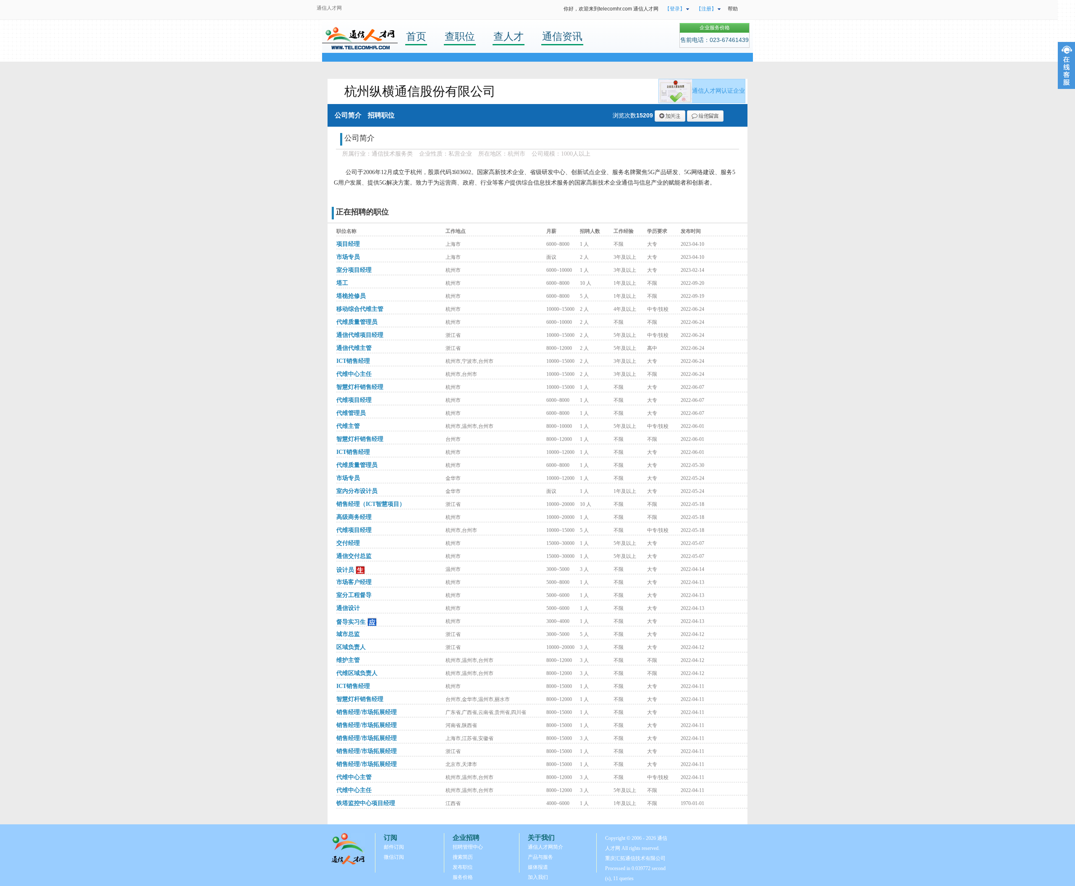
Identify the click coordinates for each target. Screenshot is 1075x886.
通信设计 (348, 608)
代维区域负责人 (357, 673)
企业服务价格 (715, 28)
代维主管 (348, 426)
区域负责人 (351, 647)
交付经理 (348, 543)
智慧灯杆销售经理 (359, 387)
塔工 (342, 283)
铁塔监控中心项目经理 (365, 803)
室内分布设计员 (357, 491)
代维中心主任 (354, 374)
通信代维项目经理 (359, 335)
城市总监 (348, 634)
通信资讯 (562, 36)
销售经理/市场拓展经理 (366, 712)
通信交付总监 (354, 556)
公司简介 (348, 115)
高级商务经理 (354, 517)
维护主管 (348, 660)
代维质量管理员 (357, 322)
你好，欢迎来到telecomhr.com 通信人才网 (611, 9)
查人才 (508, 36)
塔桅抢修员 (351, 296)
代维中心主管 (354, 777)
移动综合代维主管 (359, 309)
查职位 (460, 36)
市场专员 (348, 257)
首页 (416, 36)
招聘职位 (381, 115)
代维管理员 (351, 413)
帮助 (733, 9)
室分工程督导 (354, 595)
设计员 (345, 570)
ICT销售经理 (353, 361)
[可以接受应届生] (360, 570)
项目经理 (348, 244)
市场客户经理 (354, 582)
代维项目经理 (354, 400)
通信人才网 (329, 8)
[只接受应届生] (372, 622)
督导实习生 (351, 622)
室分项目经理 (354, 270)
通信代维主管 (354, 348)
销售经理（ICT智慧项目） (370, 504)
